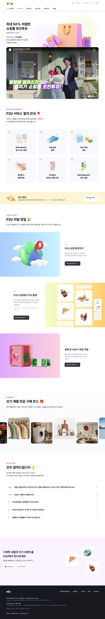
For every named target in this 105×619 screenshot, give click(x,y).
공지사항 (96, 591)
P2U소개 (20, 8)
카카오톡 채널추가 (65, 591)
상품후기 (75, 591)
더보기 (78, 3)
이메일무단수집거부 (24, 613)
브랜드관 (46, 8)
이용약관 (8, 613)
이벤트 (54, 8)
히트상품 (28, 8)
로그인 (73, 3)
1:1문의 (83, 591)
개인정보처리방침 (15, 613)
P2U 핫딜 (37, 8)
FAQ (89, 591)
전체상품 (11, 8)
